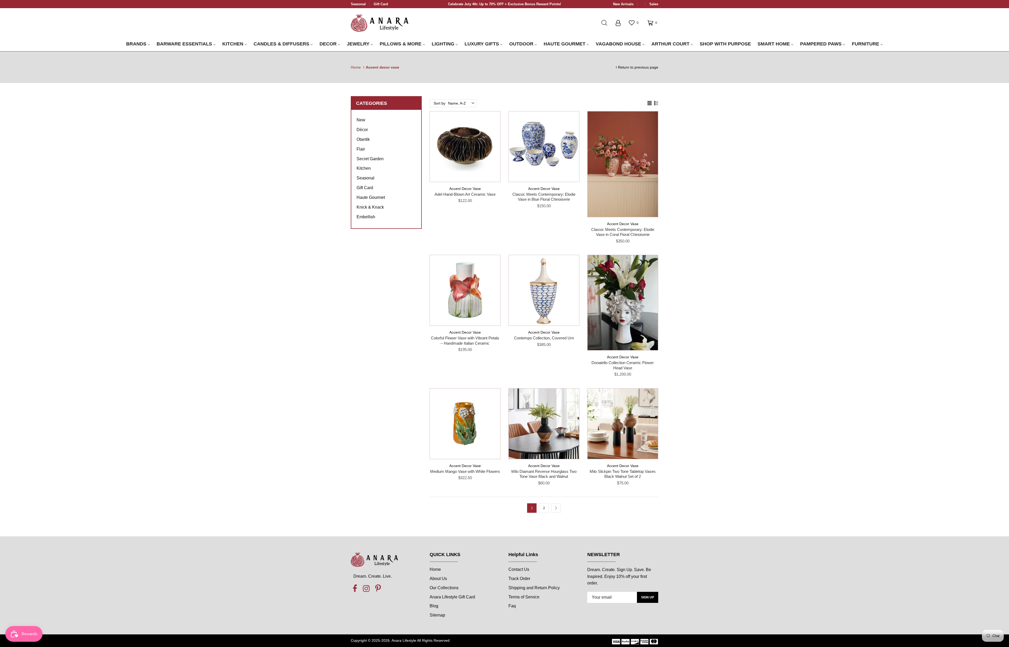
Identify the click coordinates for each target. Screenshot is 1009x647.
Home (356, 67)
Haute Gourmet (371, 197)
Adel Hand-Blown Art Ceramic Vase (465, 194)
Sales (653, 4)
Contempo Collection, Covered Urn (544, 338)
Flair (361, 149)
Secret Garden (370, 159)
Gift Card (381, 4)
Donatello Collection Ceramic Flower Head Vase (622, 365)
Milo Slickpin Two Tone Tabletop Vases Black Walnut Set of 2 (623, 474)
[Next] (556, 508)
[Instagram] (366, 589)
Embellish (366, 217)
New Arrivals (623, 4)
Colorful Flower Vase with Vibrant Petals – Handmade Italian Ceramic (465, 340)
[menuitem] (138, 44)
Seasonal (358, 4)
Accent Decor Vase (465, 189)
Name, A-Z (457, 103)
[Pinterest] (378, 589)
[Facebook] (355, 589)
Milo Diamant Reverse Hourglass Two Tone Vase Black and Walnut (543, 474)
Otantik (363, 139)
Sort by (439, 103)
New (361, 120)
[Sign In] (618, 23)
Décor (362, 129)
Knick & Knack (370, 207)
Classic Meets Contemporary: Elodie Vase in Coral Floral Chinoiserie (622, 232)
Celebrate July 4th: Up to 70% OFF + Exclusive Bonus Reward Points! (504, 4)
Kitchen (364, 168)
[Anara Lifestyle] (380, 22)
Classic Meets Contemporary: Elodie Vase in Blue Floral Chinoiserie (543, 197)
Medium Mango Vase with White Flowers (465, 471)
